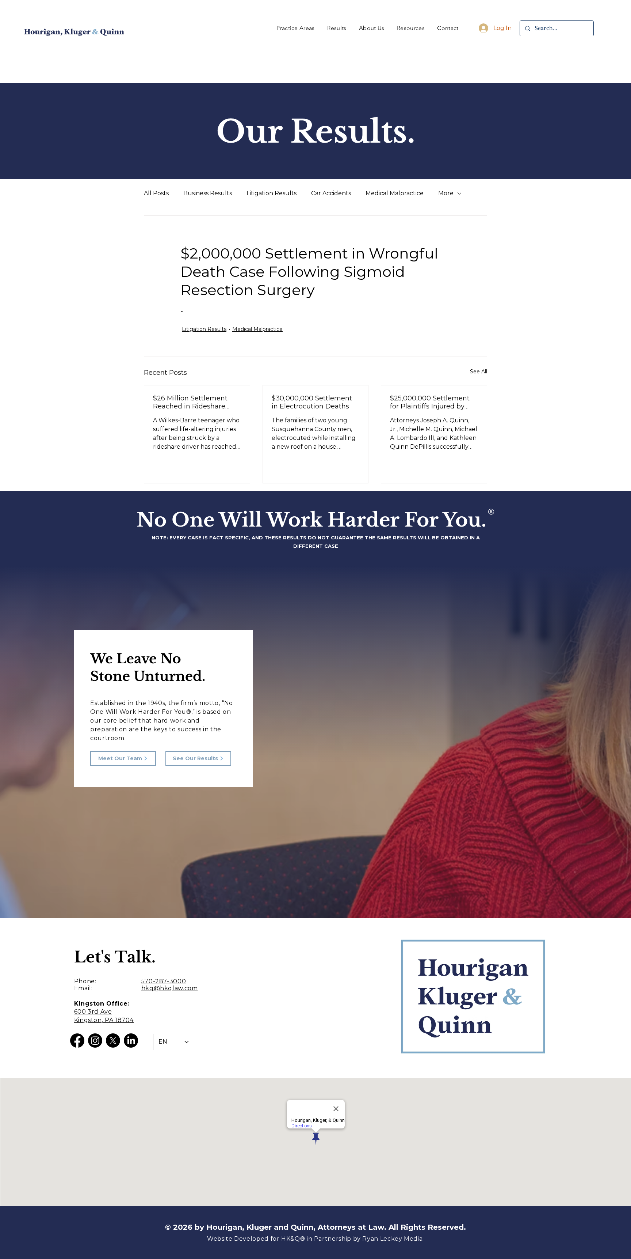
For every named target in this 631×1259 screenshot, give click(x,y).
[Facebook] (77, 1040)
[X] (113, 1040)
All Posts (156, 193)
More (446, 193)
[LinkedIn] (131, 1040)
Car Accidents (331, 193)
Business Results (207, 193)
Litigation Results (271, 193)
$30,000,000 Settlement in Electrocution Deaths (312, 402)
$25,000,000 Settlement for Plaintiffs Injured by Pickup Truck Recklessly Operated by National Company (430, 402)
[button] (295, 28)
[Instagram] (95, 1040)
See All (478, 371)
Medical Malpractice (395, 193)
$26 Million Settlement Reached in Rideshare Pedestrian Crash (190, 402)
